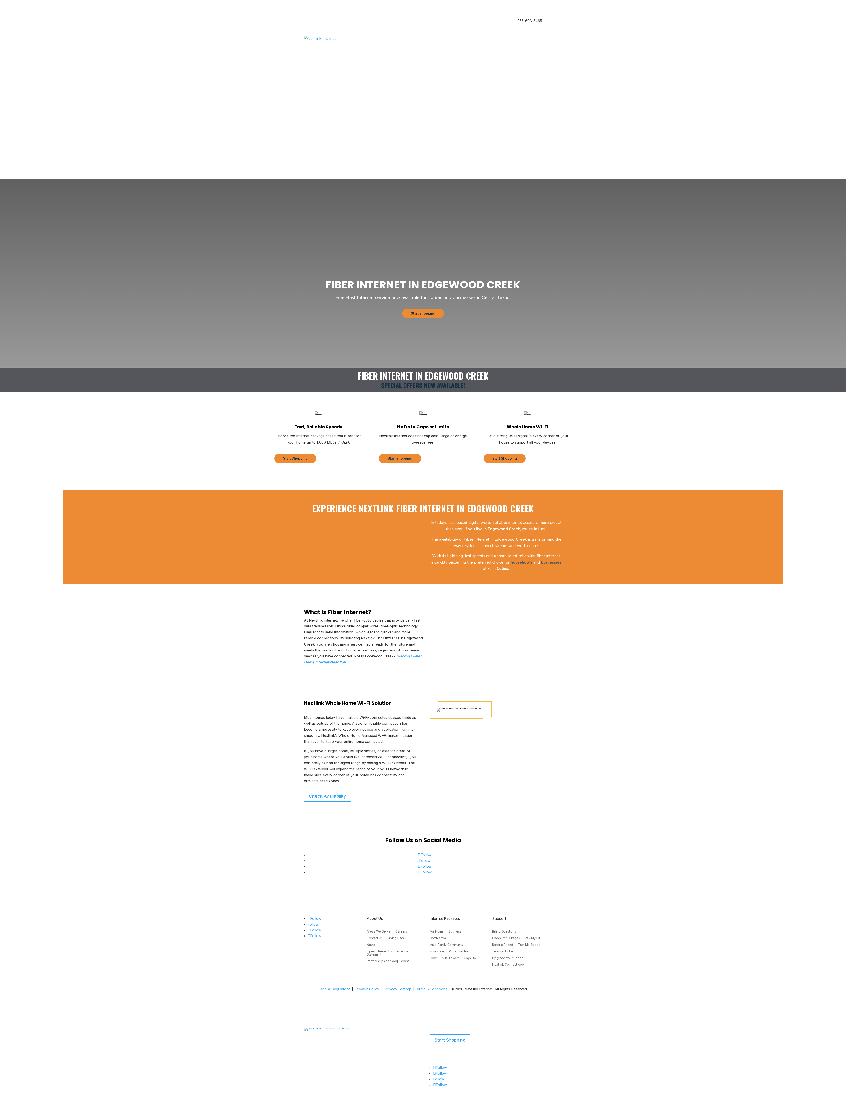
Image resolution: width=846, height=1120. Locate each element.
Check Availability (327, 796)
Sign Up (470, 958)
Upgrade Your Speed (507, 958)
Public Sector (458, 951)
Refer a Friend (502, 944)
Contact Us (375, 938)
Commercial (438, 938)
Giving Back (396, 938)
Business (331, 21)
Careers (401, 931)
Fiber (433, 958)
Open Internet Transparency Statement (387, 953)
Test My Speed (529, 944)
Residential (312, 21)
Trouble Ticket (503, 951)
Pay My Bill (532, 938)
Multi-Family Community (446, 944)
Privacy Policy (367, 989)
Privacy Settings (398, 989)
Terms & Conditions (431, 989)
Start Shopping (423, 313)
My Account (312, 142)
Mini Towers (451, 958)
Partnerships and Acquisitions (388, 961)
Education (437, 951)
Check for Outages (506, 938)
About (330, 1054)
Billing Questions (504, 931)
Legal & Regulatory (334, 989)
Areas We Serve (379, 931)
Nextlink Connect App (508, 964)
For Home (437, 931)
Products (310, 1054)
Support (345, 1054)
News (371, 944)
